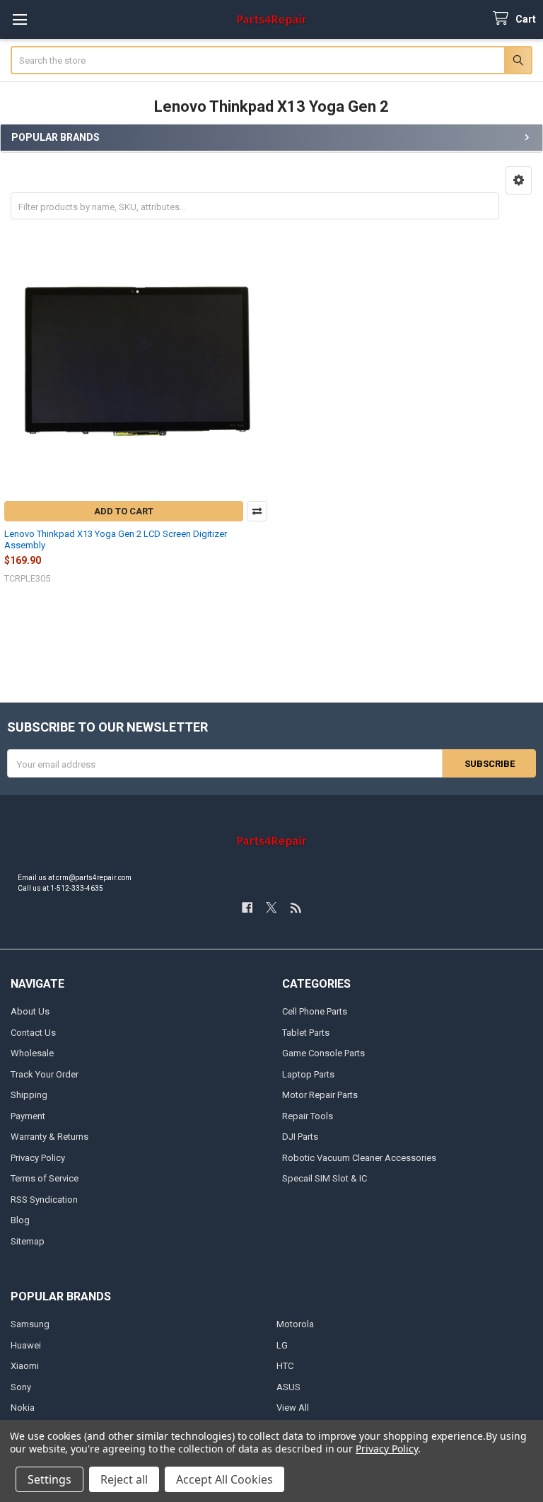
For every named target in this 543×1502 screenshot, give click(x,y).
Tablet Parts (305, 1032)
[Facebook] (247, 907)
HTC (284, 1366)
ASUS (288, 1387)
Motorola (295, 1324)
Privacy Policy (38, 1158)
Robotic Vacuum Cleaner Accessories (359, 1158)
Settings (49, 1479)
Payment (28, 1116)
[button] (519, 180)
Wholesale (32, 1053)
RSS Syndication (44, 1199)
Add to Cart (123, 511)
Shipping (29, 1095)
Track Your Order (44, 1074)
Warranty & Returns (49, 1136)
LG (282, 1345)
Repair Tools (307, 1116)
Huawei (26, 1345)
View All (292, 1407)
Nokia (23, 1407)
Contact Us (33, 1032)
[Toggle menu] (19, 19)
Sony (21, 1387)
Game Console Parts (323, 1053)
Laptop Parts (308, 1074)
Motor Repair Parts (320, 1095)
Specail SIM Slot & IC (324, 1178)
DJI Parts (300, 1136)
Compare (257, 511)
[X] (271, 907)
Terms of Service (44, 1178)
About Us (30, 1011)
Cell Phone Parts (314, 1011)
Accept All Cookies (224, 1479)
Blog (20, 1220)
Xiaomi (25, 1366)
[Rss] (296, 907)
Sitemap (28, 1241)
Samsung (30, 1324)
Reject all (124, 1479)
